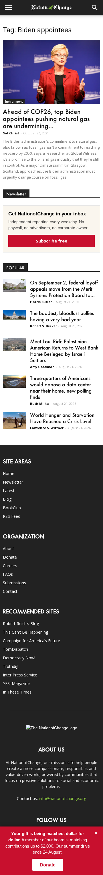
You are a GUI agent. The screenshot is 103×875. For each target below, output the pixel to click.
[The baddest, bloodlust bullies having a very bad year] (14, 315)
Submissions (14, 582)
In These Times (17, 692)
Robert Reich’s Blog (21, 623)
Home (8, 473)
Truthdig (10, 666)
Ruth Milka (39, 403)
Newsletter (13, 482)
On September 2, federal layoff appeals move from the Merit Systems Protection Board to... (64, 288)
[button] (95, 7)
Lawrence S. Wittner (47, 428)
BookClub (12, 507)
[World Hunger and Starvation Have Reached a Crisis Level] (14, 420)
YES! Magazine (16, 683)
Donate (10, 557)
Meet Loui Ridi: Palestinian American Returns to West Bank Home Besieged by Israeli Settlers (64, 350)
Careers (10, 565)
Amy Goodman (42, 367)
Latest (9, 490)
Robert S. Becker (43, 326)
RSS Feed (11, 516)
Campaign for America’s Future (31, 640)
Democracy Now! (19, 657)
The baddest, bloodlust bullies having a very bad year (62, 316)
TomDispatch (15, 649)
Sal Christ (11, 133)
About (8, 548)
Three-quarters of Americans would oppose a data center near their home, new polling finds (61, 387)
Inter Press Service (20, 675)
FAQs (8, 574)
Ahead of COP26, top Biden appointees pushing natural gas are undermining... (46, 119)
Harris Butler (41, 302)
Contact (10, 591)
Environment (14, 102)
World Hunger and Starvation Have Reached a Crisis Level (62, 418)
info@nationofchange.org (62, 798)
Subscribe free (51, 241)
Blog (7, 499)
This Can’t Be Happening (25, 632)
